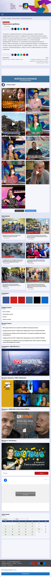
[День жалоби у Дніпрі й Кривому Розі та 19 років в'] (37, 100)
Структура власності (6, 563)
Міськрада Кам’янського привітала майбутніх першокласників (12, 236)
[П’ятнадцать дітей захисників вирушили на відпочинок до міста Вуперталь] (13, 275)
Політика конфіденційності (13, 561)
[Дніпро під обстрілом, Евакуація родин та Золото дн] (13, 172)
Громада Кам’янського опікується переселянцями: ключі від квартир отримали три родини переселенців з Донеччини (37, 286)
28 (12, 534)
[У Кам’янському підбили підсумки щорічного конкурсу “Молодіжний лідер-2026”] (37, 250)
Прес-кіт (20, 563)
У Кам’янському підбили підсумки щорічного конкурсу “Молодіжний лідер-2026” (36, 261)
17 (32, 529)
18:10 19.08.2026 (31, 289)
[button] (3, 14)
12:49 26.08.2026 (6, 263)
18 (39, 529)
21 (12, 532)
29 (19, 534)
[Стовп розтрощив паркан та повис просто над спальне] (13, 148)
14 (12, 529)
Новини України (7, 319)
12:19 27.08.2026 (31, 239)
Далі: (38, 60)
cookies (15, 570)
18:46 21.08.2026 (31, 263)
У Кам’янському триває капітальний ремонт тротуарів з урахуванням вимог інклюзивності (37, 236)
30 (25, 534)
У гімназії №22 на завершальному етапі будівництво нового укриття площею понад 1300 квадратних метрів (13, 261)
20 (5, 532)
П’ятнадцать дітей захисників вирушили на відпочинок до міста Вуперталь (11, 285)
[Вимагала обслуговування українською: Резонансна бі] (13, 197)
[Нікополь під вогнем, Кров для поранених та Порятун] (37, 148)
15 (19, 529)
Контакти (4, 565)
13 (5, 529)
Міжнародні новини (8, 314)
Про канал (9, 565)
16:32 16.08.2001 (7, 26)
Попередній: (13, 58)
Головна (4, 561)
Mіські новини (6, 22)
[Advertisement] (26, 71)
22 (19, 532)
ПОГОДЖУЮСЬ (25, 573)
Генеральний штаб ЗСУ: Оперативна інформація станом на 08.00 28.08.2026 (24, 330)
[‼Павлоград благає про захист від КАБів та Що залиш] (13, 100)
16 (25, 529)
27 (5, 534)
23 (25, 532)
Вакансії (15, 563)
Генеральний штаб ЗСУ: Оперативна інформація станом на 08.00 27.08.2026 (24, 338)
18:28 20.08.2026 (6, 288)
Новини (12, 232)
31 (32, 534)
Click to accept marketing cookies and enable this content (25, 494)
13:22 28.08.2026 (6, 238)
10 (32, 526)
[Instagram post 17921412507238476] (13, 124)
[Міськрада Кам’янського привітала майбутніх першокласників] (13, 226)
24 (32, 532)
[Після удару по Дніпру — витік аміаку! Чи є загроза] (37, 172)
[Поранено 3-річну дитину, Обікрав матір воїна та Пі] (37, 124)
